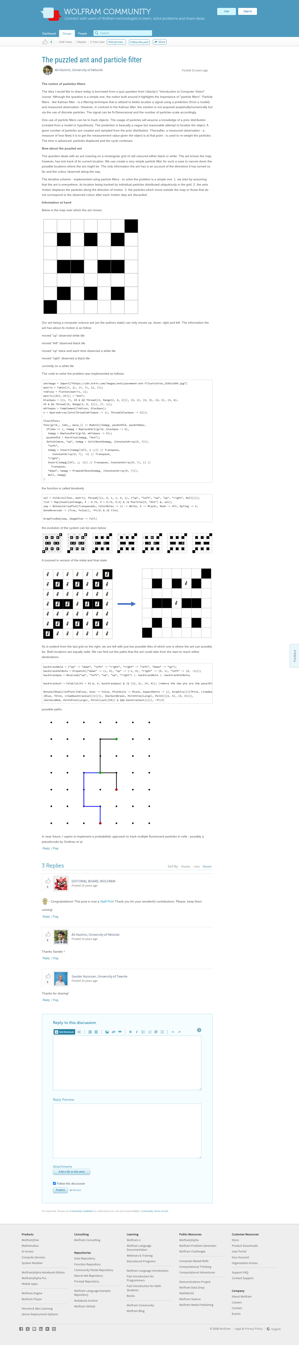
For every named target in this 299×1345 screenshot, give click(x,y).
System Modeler (32, 1263)
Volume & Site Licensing (37, 1308)
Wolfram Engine (32, 1293)
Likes (196, 866)
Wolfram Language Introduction (148, 1271)
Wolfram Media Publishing (196, 1305)
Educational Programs (141, 1261)
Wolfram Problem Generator (197, 1246)
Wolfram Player (32, 1299)
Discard (76, 1190)
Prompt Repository (86, 1281)
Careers (237, 1302)
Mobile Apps (30, 1284)
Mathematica (30, 1246)
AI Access (27, 1251)
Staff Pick (106, 901)
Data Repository (84, 1258)
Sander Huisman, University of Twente (99, 976)
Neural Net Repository (88, 1276)
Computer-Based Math (194, 1261)
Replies (185, 866)
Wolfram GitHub (84, 1306)
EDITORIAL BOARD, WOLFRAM (93, 881)
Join (226, 11)
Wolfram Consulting (87, 1240)
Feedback (294, 656)
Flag (55, 848)
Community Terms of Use (154, 1211)
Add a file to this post (72, 1171)
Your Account (240, 1257)
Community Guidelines (82, 1211)
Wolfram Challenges (192, 1251)
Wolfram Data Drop (191, 1287)
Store (235, 1240)
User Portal (239, 1251)
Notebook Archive (86, 1301)
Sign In (247, 11)
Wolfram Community (140, 1305)
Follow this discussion (71, 1183)
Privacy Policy (254, 1329)
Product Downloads (245, 1246)
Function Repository (87, 1264)
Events (236, 1314)
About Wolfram (242, 1296)
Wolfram (225, 1329)
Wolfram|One (30, 1240)
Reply (46, 848)
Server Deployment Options (40, 1314)
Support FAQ (240, 1272)
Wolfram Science (190, 1299)
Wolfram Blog (135, 1311)
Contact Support (242, 1278)
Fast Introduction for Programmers (140, 1278)
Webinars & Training (140, 1255)
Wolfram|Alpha (189, 1240)
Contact (237, 1308)
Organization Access (245, 1263)
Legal (237, 1329)
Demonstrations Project (194, 1282)
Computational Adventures (197, 1272)
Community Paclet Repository (93, 1270)
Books (131, 1296)
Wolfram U (134, 1240)
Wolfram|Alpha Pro (34, 1278)
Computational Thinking (195, 1267)
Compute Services (33, 1257)
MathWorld (186, 1293)
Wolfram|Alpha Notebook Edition (43, 1272)
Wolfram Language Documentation (139, 1248)
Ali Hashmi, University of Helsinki (79, 70)
